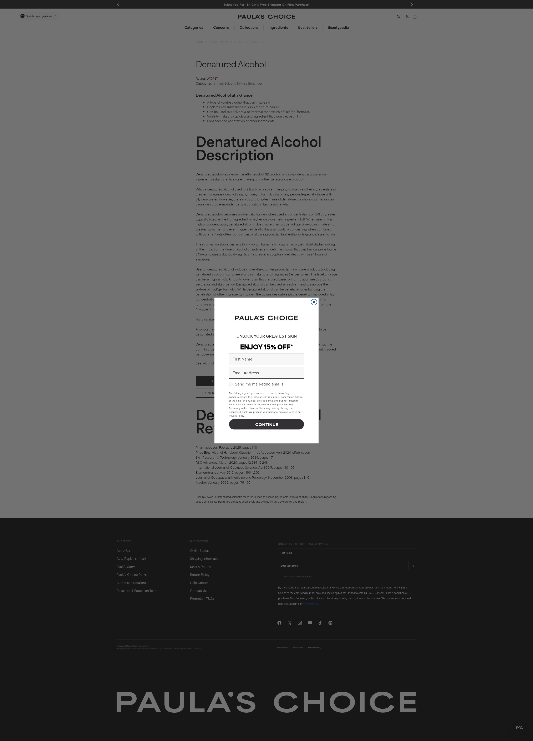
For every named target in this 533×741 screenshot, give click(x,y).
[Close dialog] (314, 302)
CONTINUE (266, 424)
